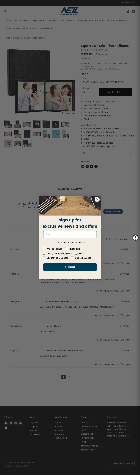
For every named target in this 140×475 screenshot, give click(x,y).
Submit (70, 267)
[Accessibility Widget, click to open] (135, 237)
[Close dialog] (97, 199)
